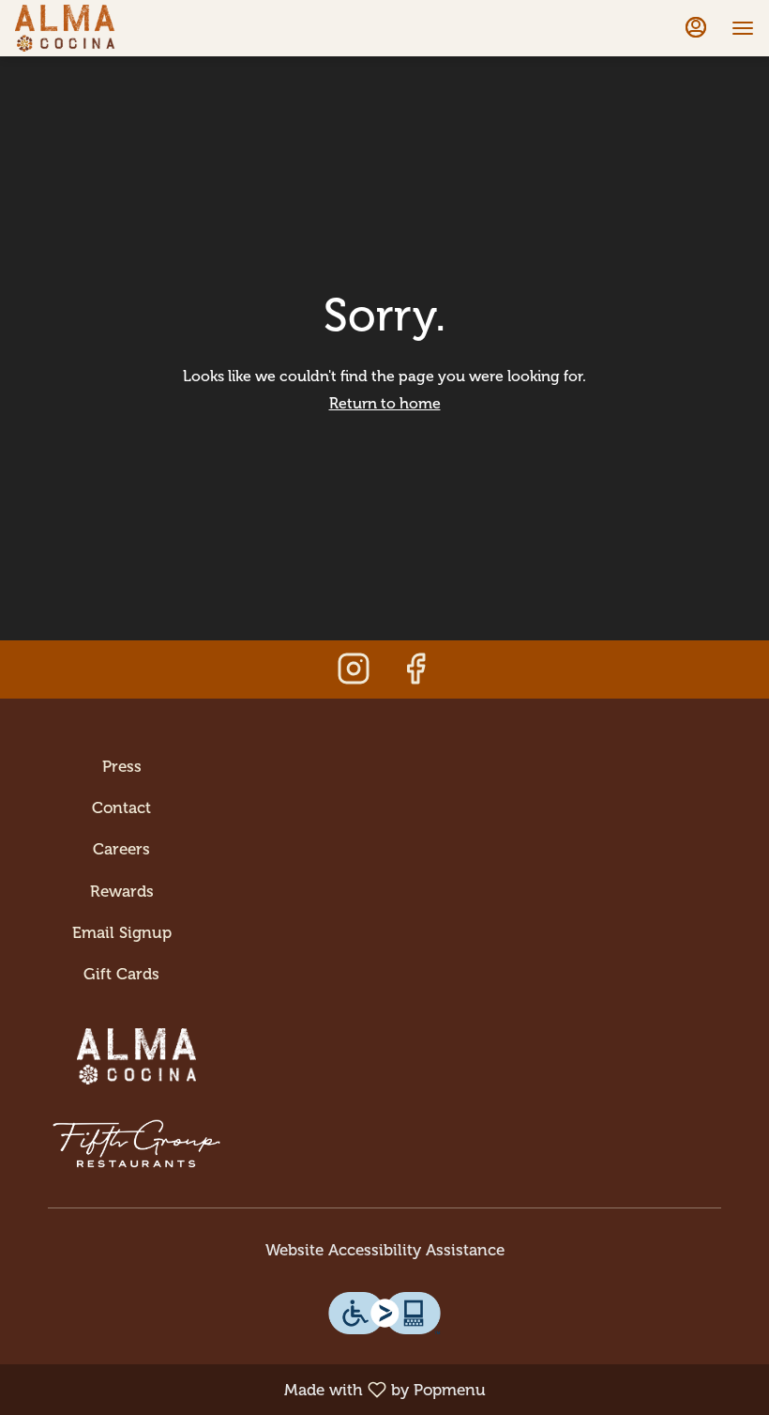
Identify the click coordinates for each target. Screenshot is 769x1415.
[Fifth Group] (136, 1130)
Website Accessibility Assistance (385, 1249)
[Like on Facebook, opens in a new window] (415, 674)
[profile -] (696, 27)
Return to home (385, 403)
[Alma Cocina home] (99, 28)
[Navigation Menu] (742, 28)
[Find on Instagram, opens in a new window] (353, 674)
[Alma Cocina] (136, 1043)
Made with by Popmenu (250, 1389)
